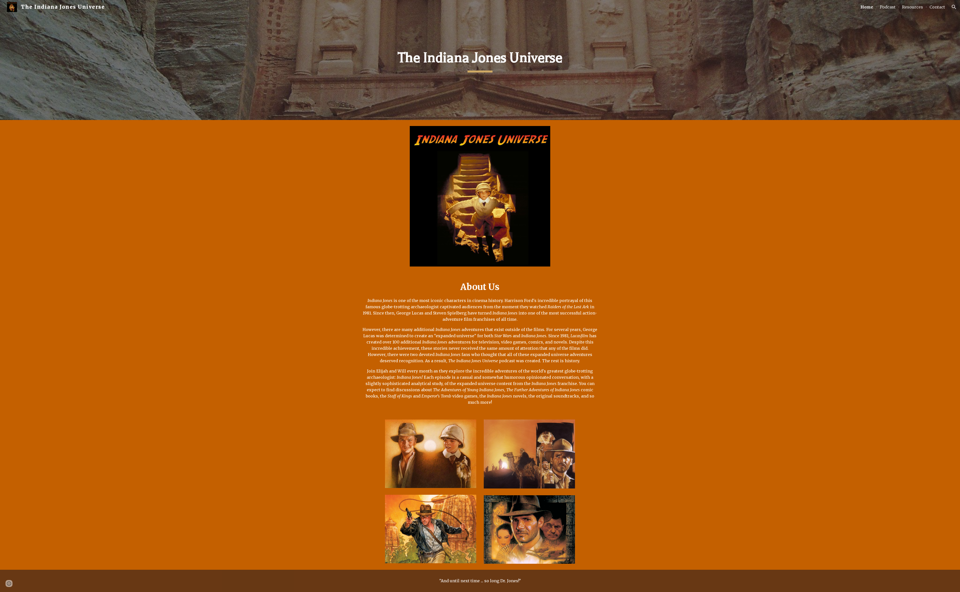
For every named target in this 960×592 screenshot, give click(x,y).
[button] (954, 7)
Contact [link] (937, 7)
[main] (480, 60)
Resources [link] (912, 7)
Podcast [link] (888, 7)
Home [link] (866, 7)
